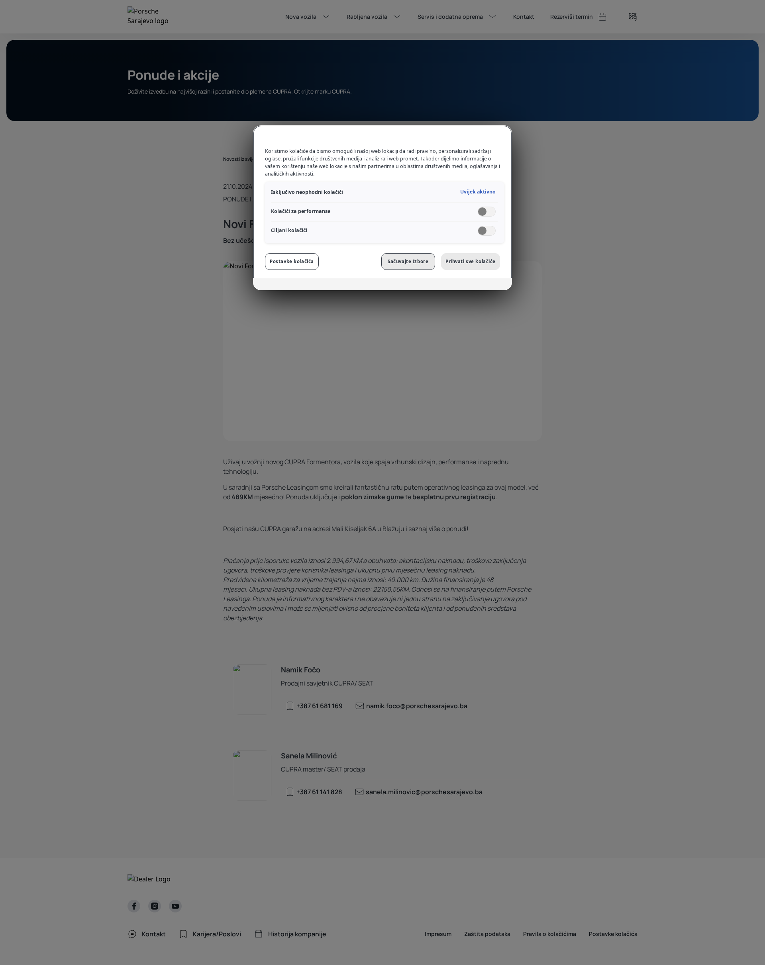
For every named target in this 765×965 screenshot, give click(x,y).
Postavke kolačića (292, 261)
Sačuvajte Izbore (408, 261)
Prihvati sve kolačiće (470, 261)
